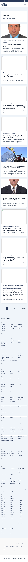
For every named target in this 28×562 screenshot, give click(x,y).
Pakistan (3, 451)
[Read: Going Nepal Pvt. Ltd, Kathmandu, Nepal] (14, 31)
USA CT (11, 502)
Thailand (12, 489)
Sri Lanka (20, 478)
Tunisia (2, 491)
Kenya (11, 412)
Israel (19, 399)
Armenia (3, 328)
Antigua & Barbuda (14, 326)
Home (2, 543)
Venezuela (3, 528)
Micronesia (12, 427)
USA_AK (3, 500)
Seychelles (20, 472)
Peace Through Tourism (16, 287)
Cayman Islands (13, 353)
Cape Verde (4, 353)
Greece (3, 386)
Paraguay (12, 453)
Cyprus (3, 360)
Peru (19, 453)
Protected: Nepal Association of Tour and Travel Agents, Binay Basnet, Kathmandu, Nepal (13, 259)
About (7, 543)
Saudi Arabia (21, 468)
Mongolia (3, 429)
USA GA (20, 504)
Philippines (3, 455)
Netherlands (21, 436)
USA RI (19, 517)
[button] (21, 1)
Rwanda (3, 463)
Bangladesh (20, 336)
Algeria (11, 324)
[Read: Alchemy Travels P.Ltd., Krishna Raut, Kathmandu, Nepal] (14, 63)
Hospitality (20, 285)
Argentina (20, 326)
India (2, 397)
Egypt (11, 371)
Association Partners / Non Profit (9, 103)
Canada (20, 351)
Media (17, 103)
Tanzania (3, 489)
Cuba (19, 357)
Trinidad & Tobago (22, 489)
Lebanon (3, 417)
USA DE (3, 504)
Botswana (12, 342)
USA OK (20, 514)
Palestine (20, 451)
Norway (11, 440)
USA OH (11, 514)
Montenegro (12, 429)
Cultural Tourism (14, 285)
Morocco (3, 431)
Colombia (3, 355)
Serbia (11, 472)
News (17, 546)
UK (19, 496)
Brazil (19, 342)
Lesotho (11, 417)
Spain (11, 478)
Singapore (12, 474)
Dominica (3, 366)
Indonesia (12, 397)
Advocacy (22, 546)
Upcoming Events (18, 550)
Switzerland (12, 483)
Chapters (12, 546)
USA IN (19, 506)
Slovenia (3, 476)
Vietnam (11, 528)
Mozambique (13, 431)
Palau (11, 451)
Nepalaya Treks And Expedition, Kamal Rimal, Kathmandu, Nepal (14, 198)
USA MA (3, 508)
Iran (2, 399)
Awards (10, 550)
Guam (11, 386)
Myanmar (20, 431)
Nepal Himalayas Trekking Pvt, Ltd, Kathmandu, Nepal (13, 136)
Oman (2, 446)
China (19, 353)
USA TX (20, 519)
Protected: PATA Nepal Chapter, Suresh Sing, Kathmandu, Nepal (12, 229)
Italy (2, 401)
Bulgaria (3, 345)
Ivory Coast (12, 401)
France (19, 379)
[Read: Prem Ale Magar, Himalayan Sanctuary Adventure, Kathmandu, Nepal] (14, 154)
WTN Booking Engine (15, 543)
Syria (19, 483)
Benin (2, 340)
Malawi (11, 423)
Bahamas (3, 336)
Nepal (11, 436)
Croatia (11, 357)
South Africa (21, 476)
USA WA (3, 523)
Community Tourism (7, 285)
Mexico (3, 427)
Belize (19, 338)
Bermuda (12, 340)
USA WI (11, 523)
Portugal (20, 455)
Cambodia (3, 351)
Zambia (3, 534)
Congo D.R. (20, 355)
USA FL (11, 504)
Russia (19, 461)
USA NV (20, 512)
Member (13, 40)
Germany (12, 384)
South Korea (4, 478)
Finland (11, 379)
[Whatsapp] (26, 1)
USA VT (20, 521)
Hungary (20, 391)
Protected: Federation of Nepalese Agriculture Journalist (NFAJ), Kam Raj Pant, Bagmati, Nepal (14, 107)
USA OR (3, 517)
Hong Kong (12, 391)
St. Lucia (3, 480)
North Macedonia (5, 440)
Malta (11, 425)
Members (6, 546)
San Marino (3, 468)
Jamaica (3, 406)
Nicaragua (12, 438)
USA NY (3, 514)
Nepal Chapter (18, 40)
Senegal (3, 472)
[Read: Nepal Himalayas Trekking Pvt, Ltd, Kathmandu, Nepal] (14, 123)
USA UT (3, 521)
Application (24, 543)
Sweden (3, 483)
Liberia (19, 417)
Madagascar (4, 423)
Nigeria (19, 438)
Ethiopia (11, 373)
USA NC (20, 510)
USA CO (3, 502)
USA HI (3, 506)
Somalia (11, 476)
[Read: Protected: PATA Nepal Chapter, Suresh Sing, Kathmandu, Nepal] (14, 216)
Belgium (11, 338)
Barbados (3, 338)
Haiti (2, 391)
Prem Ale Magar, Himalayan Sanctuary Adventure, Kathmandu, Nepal (14, 166)
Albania (3, 324)
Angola (3, 326)
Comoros (12, 355)
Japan (11, 406)
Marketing (5, 287)
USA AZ (11, 500)
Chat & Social (4, 550)
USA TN (11, 519)
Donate (2, 0)
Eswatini (3, 373)
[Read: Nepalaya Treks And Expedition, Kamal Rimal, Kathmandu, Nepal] (14, 186)
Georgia (3, 384)
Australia (12, 328)
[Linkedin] (24, 1)
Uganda (11, 496)
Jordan (19, 406)
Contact (25, 550)
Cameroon (12, 351)
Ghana (19, 384)
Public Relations (17, 288)
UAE (2, 496)
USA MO (12, 510)
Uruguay (12, 498)
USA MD (12, 508)
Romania (12, 461)
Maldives (3, 425)
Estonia (19, 371)
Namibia (3, 436)
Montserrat (20, 429)
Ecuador (3, 371)
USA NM (12, 512)
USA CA (20, 500)
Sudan (19, 480)
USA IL (11, 506)
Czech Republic (13, 360)
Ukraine (3, 498)
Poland (11, 455)
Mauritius (20, 425)
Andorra (20, 324)
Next (24, 308)
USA (19, 498)
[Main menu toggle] (25, 4)
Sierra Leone (4, 474)
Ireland (11, 399)
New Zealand (4, 438)
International (21, 397)
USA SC (3, 519)
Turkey (11, 491)
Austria (19, 328)
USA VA (11, 521)
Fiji (2, 379)
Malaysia (20, 423)
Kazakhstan (4, 412)
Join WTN (7, 0)
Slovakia (20, 474)
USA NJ (3, 512)
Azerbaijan (3, 330)
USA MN (3, 510)
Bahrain (11, 336)
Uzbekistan (20, 523)
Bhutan (19, 340)
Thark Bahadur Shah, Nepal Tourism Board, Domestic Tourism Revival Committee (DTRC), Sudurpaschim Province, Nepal (13, 293)
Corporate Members (7, 40)
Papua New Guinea (5, 453)
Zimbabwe (12, 534)
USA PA (11, 517)
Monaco (20, 427)
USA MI (19, 508)
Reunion (3, 461)
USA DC (20, 502)
